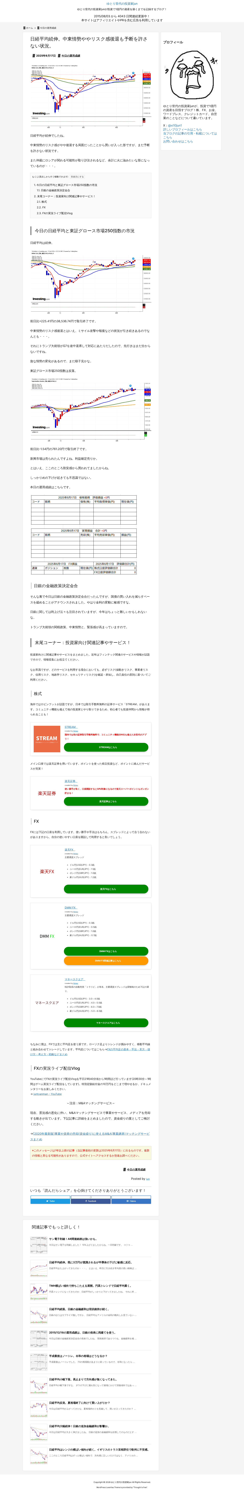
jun (148, 1178)
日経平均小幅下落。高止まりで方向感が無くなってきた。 (83, 1379)
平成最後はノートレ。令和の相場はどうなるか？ (78, 1356)
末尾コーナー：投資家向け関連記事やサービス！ (65, 196)
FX (41, 207)
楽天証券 (70, 781)
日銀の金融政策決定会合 (53, 190)
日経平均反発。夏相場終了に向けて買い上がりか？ (79, 1402)
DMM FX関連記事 (104, 960)
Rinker (75, 731)
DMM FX (70, 907)
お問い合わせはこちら (178, 141)
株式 (42, 201)
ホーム (29, 27)
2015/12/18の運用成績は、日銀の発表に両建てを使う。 (83, 1332)
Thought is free (140, 1487)
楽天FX (69, 849)
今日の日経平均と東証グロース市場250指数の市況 (65, 185)
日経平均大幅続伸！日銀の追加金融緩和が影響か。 (79, 1426)
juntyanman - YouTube (48, 1094)
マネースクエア (74, 979)
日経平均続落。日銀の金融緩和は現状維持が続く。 (79, 1309)
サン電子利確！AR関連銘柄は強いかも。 (73, 1239)
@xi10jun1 (175, 125)
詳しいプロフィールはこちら (182, 129)
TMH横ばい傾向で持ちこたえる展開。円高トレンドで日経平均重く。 (90, 1285)
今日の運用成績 (48, 27)
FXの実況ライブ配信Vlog (55, 213)
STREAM (70, 727)
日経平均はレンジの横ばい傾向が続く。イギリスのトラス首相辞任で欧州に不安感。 (99, 1449)
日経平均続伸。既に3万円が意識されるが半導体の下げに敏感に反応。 (91, 1262)
